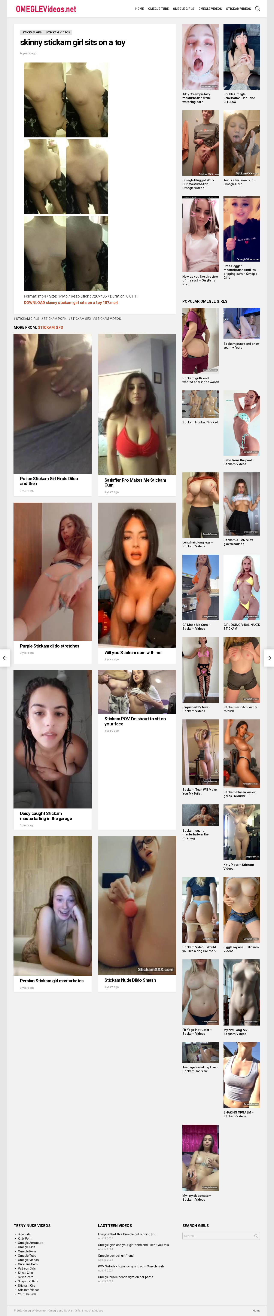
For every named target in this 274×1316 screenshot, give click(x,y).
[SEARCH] (257, 8)
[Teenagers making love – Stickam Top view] (200, 1052)
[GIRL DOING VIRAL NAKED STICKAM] (241, 587)
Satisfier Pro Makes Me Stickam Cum (135, 483)
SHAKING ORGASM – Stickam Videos (238, 1114)
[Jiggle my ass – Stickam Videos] (241, 910)
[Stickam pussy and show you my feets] (241, 323)
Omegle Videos (210, 8)
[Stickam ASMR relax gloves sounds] (241, 504)
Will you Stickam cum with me (132, 652)
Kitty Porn (24, 1238)
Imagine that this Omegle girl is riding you (127, 1234)
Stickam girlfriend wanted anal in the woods (200, 380)
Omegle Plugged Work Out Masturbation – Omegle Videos (198, 184)
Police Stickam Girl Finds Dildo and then (49, 481)
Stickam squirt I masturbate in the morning (195, 834)
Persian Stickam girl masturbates (51, 980)
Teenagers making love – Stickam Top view (200, 1069)
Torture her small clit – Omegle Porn (239, 182)
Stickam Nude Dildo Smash (130, 980)
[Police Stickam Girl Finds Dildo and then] (52, 404)
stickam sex (81, 318)
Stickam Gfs (50, 327)
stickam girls (27, 318)
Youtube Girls (27, 1294)
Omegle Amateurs (30, 1243)
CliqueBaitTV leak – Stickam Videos (196, 709)
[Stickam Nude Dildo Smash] (137, 905)
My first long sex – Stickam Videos (236, 1032)
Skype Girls (25, 1272)
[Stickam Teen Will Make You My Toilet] (200, 752)
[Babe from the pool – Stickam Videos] (241, 423)
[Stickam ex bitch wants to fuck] (241, 670)
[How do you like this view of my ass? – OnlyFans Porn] (200, 234)
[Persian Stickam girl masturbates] (52, 906)
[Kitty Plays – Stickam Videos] (241, 832)
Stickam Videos (238, 8)
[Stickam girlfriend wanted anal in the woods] (200, 341)
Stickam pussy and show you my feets (241, 346)
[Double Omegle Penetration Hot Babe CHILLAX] (241, 57)
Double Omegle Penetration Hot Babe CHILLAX (239, 98)
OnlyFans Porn (28, 1264)
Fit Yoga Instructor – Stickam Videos (197, 1032)
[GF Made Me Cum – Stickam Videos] (200, 587)
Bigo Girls (24, 1234)
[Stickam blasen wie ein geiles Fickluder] (241, 753)
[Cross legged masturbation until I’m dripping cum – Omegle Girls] (241, 229)
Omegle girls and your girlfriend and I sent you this (133, 1245)
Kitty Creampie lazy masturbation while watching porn (196, 98)
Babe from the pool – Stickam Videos (238, 462)
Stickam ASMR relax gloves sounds (238, 542)
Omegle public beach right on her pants (125, 1277)
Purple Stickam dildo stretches (49, 646)
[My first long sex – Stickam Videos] (241, 992)
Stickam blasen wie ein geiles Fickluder (239, 794)
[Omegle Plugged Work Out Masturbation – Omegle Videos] (200, 143)
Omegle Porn (27, 1251)
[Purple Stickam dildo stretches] (52, 572)
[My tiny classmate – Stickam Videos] (200, 1158)
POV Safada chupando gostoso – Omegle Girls (131, 1266)
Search (256, 1237)
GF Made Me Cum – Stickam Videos (196, 627)
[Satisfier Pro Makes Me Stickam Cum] (137, 404)
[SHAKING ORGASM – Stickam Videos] (241, 1075)
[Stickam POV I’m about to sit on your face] (137, 692)
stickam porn (55, 318)
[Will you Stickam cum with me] (137, 575)
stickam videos (108, 318)
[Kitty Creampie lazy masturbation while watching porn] (200, 57)
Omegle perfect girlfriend (116, 1256)
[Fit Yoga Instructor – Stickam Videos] (200, 992)
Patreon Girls (27, 1268)
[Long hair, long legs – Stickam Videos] (200, 505)
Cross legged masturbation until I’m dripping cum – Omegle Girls (240, 272)
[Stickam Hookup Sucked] (200, 404)
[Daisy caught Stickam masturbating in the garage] (52, 739)
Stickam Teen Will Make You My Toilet (199, 791)
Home (139, 8)
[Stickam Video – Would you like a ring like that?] (200, 910)
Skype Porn (25, 1277)
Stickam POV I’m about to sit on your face (135, 721)
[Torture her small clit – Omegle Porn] (241, 143)
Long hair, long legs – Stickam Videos (197, 544)
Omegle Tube (158, 8)
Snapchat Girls (28, 1281)
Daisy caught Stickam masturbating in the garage (46, 816)
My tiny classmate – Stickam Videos (196, 1197)
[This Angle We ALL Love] (5, 658)
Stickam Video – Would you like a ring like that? (199, 949)
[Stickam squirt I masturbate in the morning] (200, 815)
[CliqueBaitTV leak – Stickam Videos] (200, 670)
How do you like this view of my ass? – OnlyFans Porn (200, 280)
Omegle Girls (183, 8)
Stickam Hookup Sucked (200, 422)
